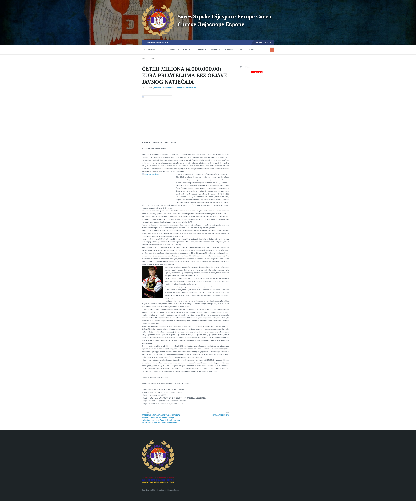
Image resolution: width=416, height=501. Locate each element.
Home (144, 58)
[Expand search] (272, 50)
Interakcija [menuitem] (229, 50)
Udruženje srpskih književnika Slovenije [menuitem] (157, 42)
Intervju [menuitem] (162, 50)
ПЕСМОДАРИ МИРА (220, 415)
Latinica (259, 42)
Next (227, 412)
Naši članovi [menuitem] (188, 50)
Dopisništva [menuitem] (215, 50)
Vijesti (152, 58)
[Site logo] (158, 35)
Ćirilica (268, 42)
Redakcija (158, 88)
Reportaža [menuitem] (174, 50)
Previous (145, 412)
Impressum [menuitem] (202, 50)
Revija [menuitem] (241, 50)
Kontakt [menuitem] (251, 50)
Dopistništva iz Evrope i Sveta (184, 88)
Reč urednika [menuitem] (149, 50)
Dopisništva (168, 88)
